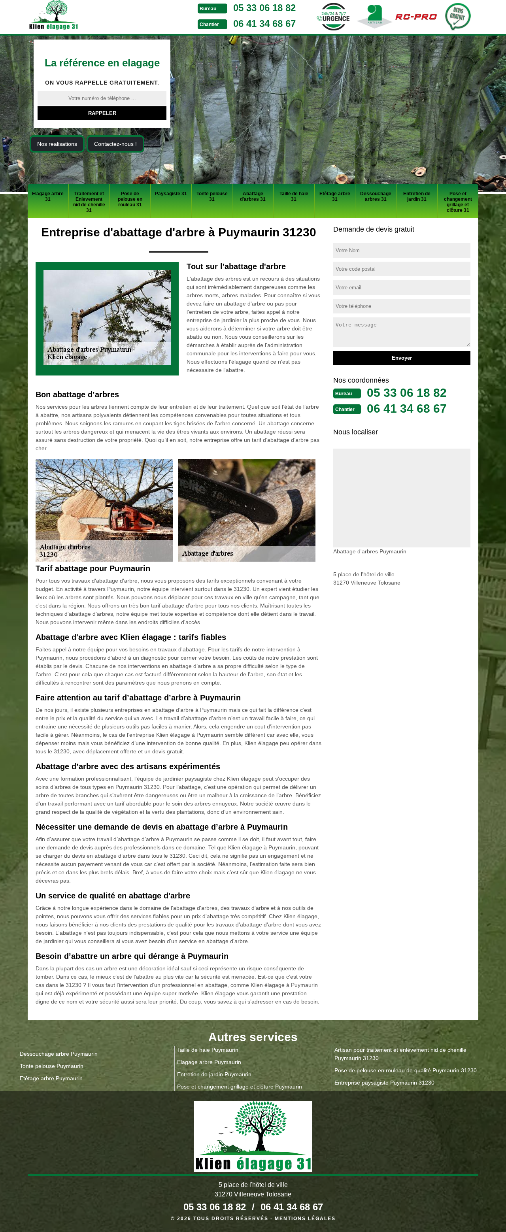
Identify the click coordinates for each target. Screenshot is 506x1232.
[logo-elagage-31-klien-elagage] (83, 16)
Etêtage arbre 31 (334, 196)
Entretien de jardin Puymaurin (214, 1074)
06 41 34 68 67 (264, 23)
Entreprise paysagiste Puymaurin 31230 (384, 1082)
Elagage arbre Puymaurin (209, 1062)
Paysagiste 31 (171, 193)
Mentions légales (305, 1218)
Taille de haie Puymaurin (207, 1050)
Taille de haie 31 (293, 196)
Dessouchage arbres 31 (375, 196)
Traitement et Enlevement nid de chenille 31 (89, 202)
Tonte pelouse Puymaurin (51, 1066)
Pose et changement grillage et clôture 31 (458, 202)
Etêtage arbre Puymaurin (51, 1078)
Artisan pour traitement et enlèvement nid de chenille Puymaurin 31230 (400, 1054)
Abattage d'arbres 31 (253, 196)
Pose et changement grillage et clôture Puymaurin (239, 1086)
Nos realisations (57, 144)
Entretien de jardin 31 (416, 196)
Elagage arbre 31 (48, 196)
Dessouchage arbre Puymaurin (59, 1054)
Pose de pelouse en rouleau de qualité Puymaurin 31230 (405, 1070)
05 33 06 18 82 (264, 7)
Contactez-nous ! (115, 144)
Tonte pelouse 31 (212, 196)
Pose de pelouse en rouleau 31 (130, 199)
